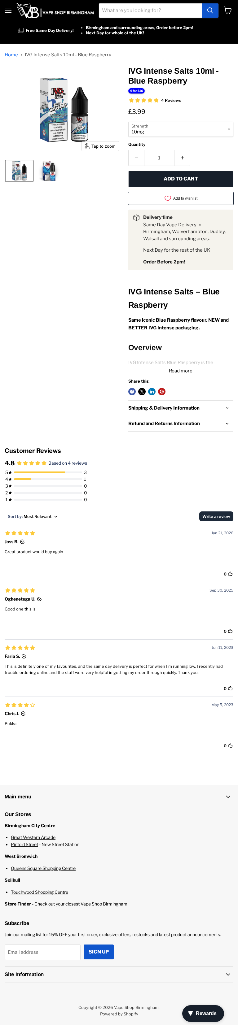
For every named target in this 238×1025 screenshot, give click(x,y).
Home (11, 55)
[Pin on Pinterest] (161, 391)
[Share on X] (142, 391)
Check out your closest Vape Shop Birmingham (80, 903)
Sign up (99, 952)
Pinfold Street (24, 844)
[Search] (210, 10)
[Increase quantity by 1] (182, 158)
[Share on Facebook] (132, 391)
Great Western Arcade (33, 837)
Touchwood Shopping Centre (39, 892)
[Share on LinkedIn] (152, 391)
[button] (19, 170)
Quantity (136, 144)
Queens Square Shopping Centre (43, 868)
